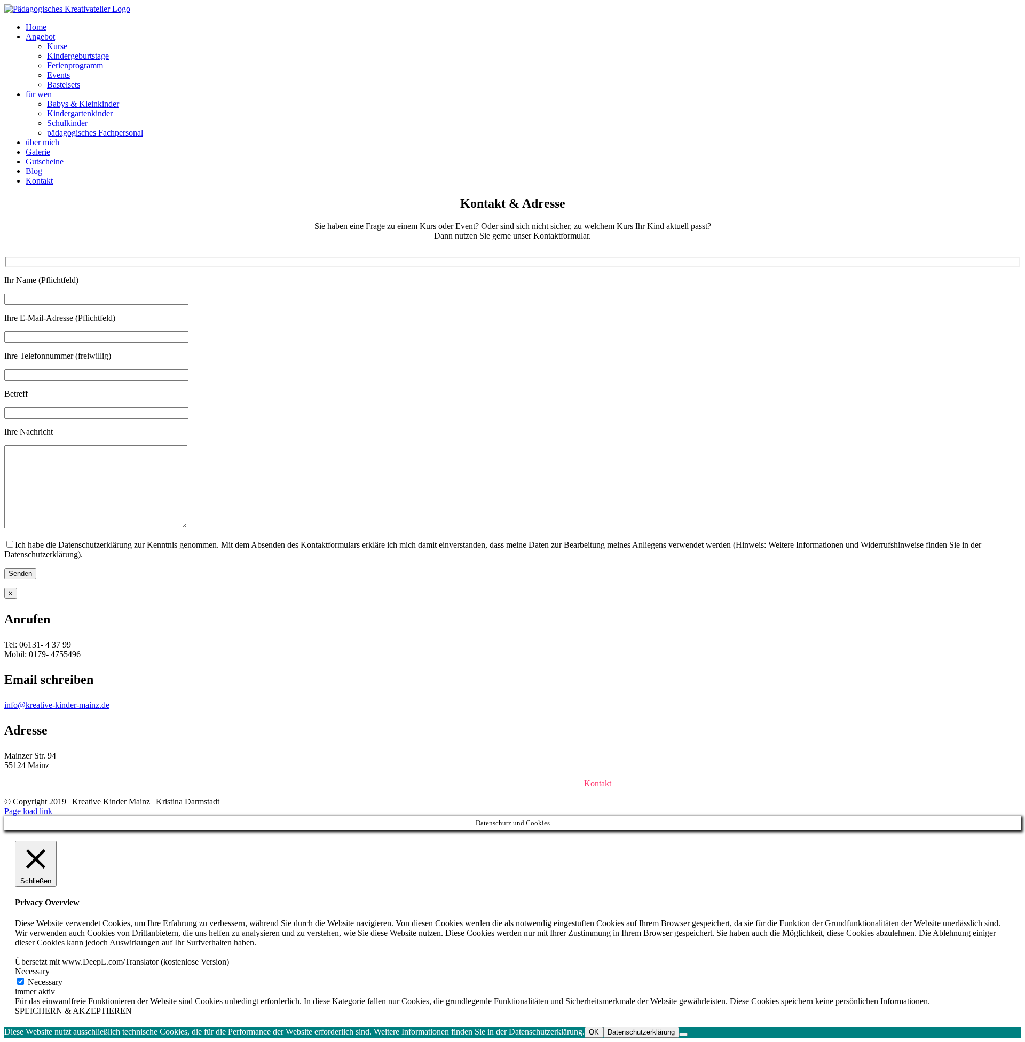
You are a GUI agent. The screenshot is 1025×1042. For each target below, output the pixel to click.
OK (594, 1032)
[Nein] (683, 1034)
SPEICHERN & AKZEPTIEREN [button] (73, 1010)
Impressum (453, 783)
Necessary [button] (32, 971)
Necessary (45, 981)
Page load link (28, 811)
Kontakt (597, 783)
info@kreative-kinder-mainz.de (56, 704)
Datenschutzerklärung (528, 783)
